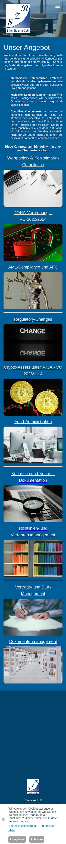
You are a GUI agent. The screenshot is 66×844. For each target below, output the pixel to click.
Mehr (11, 830)
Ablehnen (37, 839)
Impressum (48, 825)
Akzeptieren (17, 839)
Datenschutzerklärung (22, 825)
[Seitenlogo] (18, 18)
